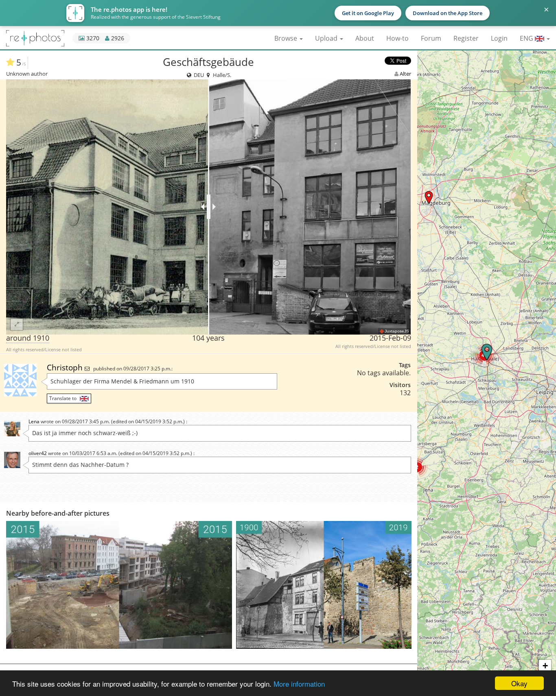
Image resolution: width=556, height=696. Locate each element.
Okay (519, 683)
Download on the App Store (447, 13)
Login (499, 38)
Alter (405, 73)
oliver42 (37, 453)
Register (466, 38)
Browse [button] (286, 38)
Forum (431, 38)
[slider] (208, 207)
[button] (429, 197)
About (364, 38)
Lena (33, 421)
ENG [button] (527, 38)
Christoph (66, 367)
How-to (397, 38)
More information (299, 683)
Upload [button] (327, 38)
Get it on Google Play (368, 13)
